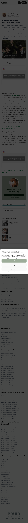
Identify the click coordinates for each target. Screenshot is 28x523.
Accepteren (14, 261)
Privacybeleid (10, 271)
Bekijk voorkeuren (14, 269)
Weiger (14, 265)
